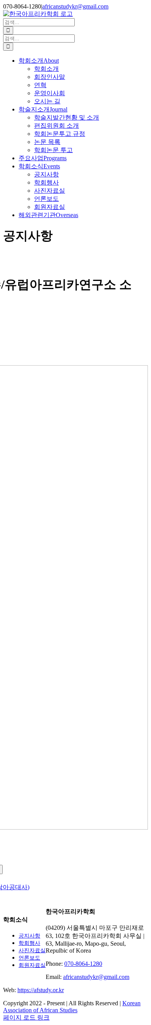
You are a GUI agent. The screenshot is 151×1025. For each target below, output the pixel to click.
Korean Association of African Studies (72, 1006)
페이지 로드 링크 (26, 1017)
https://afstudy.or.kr (40, 990)
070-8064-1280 (83, 963)
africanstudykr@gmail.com (75, 6)
